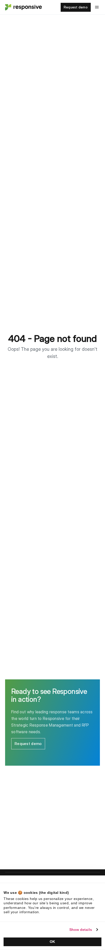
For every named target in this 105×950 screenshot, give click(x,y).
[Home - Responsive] (23, 7)
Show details (80, 930)
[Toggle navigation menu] (97, 7)
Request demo (76, 7)
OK (52, 942)
